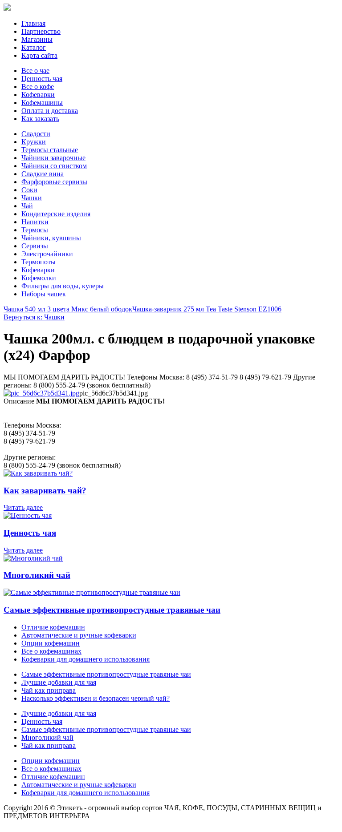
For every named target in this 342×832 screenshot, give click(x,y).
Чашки (31, 198)
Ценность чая (41, 78)
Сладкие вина (42, 174)
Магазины (37, 39)
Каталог (33, 47)
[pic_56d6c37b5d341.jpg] (41, 393)
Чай (27, 206)
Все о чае (35, 70)
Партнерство (41, 31)
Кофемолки (38, 278)
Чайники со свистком (54, 166)
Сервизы (34, 246)
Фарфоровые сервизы (54, 182)
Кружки (33, 141)
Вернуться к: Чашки (34, 317)
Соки (29, 190)
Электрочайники (47, 254)
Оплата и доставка (49, 110)
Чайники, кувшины (51, 238)
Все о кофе (37, 86)
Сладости (35, 133)
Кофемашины (42, 102)
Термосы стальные (49, 149)
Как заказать (40, 118)
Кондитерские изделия (55, 214)
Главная (33, 23)
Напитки (35, 222)
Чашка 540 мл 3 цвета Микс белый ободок (68, 309)
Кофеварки (38, 94)
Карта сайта (39, 55)
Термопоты (38, 262)
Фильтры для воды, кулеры (62, 286)
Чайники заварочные (53, 158)
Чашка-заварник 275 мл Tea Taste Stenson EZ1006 (206, 309)
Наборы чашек (43, 294)
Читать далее (23, 507)
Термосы (34, 230)
